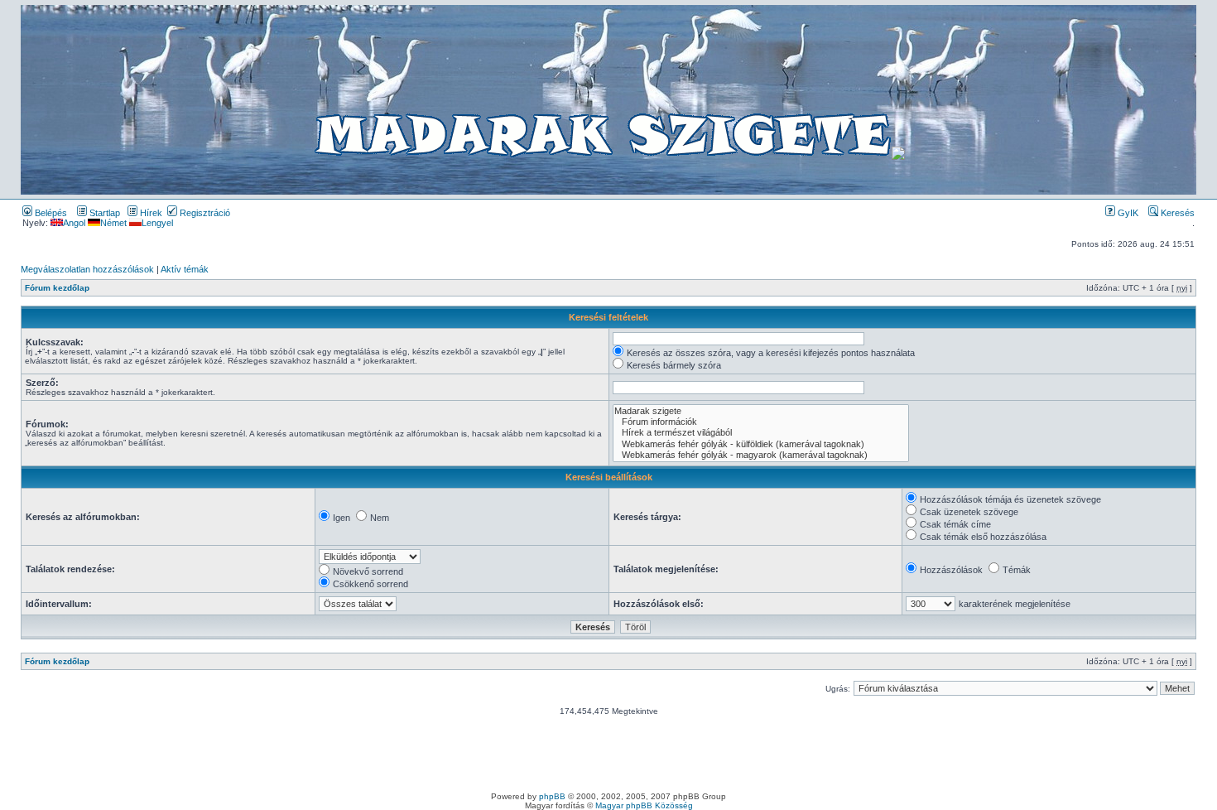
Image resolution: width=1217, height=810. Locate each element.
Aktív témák (185, 269)
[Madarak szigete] (760, 411)
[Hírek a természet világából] (760, 432)
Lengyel (157, 223)
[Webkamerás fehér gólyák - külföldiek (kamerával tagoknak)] (760, 444)
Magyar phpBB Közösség (644, 805)
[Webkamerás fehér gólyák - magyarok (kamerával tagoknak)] (760, 455)
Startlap (103, 213)
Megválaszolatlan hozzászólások (87, 269)
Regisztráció (203, 213)
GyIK (1126, 213)
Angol (74, 223)
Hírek (149, 213)
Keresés (1176, 213)
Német (113, 223)
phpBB (552, 796)
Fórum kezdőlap (57, 287)
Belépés (49, 213)
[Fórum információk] (760, 422)
